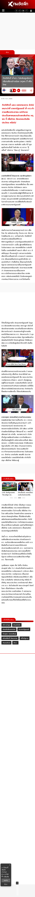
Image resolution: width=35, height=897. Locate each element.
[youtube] (23, 11)
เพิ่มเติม (6, 876)
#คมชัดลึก (16, 625)
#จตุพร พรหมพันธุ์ (9, 634)
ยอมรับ (6, 880)
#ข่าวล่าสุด (6, 625)
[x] (19, 11)
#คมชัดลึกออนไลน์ (9, 629)
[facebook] (16, 11)
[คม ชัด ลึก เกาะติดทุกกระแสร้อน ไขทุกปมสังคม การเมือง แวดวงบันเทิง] (17, 4)
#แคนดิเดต (6, 643)
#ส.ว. (15, 643)
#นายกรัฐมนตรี (23, 629)
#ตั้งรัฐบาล (24, 638)
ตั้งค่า (5, 884)
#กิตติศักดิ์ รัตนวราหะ (10, 638)
